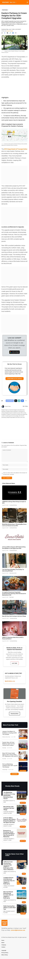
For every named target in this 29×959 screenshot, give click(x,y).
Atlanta (23, 913)
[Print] (13, 33)
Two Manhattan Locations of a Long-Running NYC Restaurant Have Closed (9, 795)
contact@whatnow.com (18, 930)
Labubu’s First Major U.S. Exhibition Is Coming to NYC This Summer (9, 733)
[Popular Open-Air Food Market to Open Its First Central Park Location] (23, 745)
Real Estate (4, 9)
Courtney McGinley (13, 505)
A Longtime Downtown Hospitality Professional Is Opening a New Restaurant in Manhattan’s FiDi (14, 594)
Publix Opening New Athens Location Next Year (9, 907)
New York (22, 802)
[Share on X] (7, 33)
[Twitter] (23, 406)
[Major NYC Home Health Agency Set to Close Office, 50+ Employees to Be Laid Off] (23, 756)
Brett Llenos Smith (13, 573)
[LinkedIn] (27, 406)
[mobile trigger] (27, 2)
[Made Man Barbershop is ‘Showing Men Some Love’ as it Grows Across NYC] (14, 515)
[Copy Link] (10, 33)
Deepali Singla (9, 30)
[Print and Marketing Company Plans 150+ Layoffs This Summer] (23, 766)
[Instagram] (25, 406)
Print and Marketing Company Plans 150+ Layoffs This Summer (9, 765)
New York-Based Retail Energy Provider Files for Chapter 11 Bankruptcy (8, 895)
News (24, 873)
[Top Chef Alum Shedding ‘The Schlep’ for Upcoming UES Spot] (14, 560)
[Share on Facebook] (4, 33)
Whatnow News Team (6, 736)
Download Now (14, 713)
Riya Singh (12, 597)
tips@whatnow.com (10, 681)
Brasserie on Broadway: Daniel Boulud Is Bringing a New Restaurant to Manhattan (8, 833)
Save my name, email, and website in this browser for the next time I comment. (15, 473)
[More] (15, 33)
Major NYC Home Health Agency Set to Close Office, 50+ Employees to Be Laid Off (10, 755)
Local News (23, 738)
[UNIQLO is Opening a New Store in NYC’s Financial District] (14, 628)
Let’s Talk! (14, 663)
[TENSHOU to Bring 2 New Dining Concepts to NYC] (14, 492)
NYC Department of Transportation (15, 149)
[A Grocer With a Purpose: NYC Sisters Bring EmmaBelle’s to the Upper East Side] (14, 538)
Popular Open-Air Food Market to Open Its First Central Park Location (8, 744)
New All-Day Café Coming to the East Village (14, 616)
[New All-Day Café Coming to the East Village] (14, 607)
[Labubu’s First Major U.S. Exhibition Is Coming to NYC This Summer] (23, 734)
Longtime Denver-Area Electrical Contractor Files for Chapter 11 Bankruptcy (9, 880)
